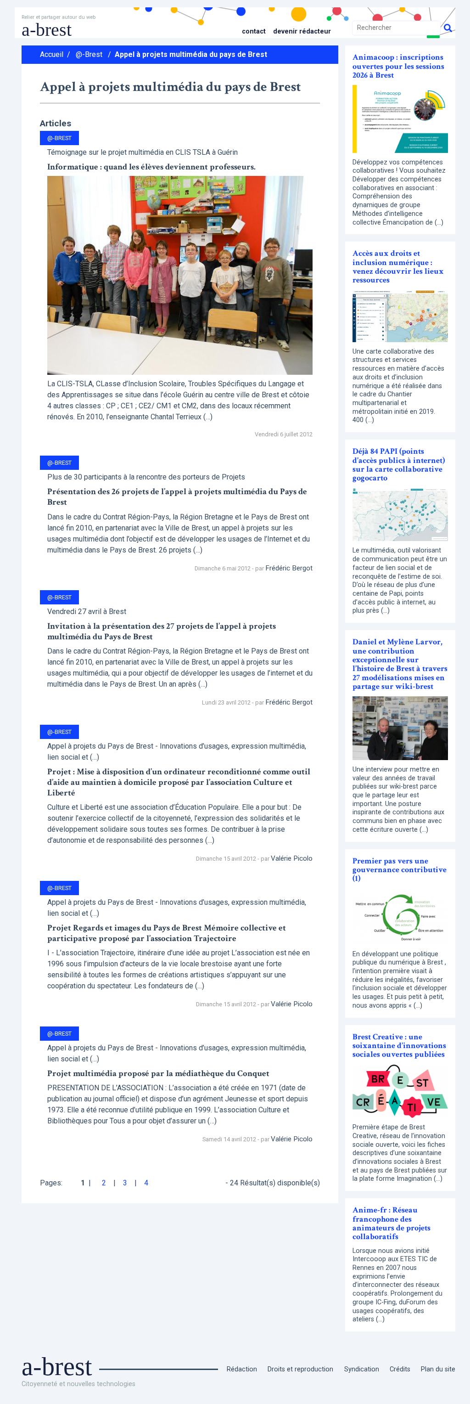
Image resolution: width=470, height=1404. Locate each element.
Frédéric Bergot (289, 568)
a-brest (47, 29)
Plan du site (438, 1369)
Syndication (361, 1369)
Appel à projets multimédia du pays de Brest (191, 54)
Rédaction (242, 1369)
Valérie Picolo (292, 858)
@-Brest (89, 54)
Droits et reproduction (300, 1369)
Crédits (400, 1369)
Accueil (51, 54)
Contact (254, 31)
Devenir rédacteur (302, 31)
